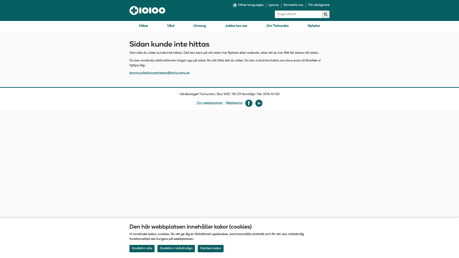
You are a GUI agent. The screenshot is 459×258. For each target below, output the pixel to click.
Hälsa (143, 26)
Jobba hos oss (236, 26)
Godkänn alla (142, 248)
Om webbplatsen (210, 103)
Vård (170, 26)
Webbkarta (234, 103)
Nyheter (314, 26)
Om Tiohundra (277, 26)
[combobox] (298, 14)
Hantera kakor (210, 248)
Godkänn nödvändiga (176, 248)
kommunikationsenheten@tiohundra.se (159, 73)
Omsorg (199, 26)
